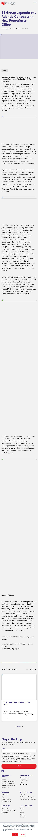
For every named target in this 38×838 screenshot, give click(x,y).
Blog (3, 797)
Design (4, 779)
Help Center (5, 808)
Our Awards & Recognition (27, 797)
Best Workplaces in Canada (28, 799)
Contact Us (5, 812)
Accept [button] (15, 834)
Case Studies (5, 794)
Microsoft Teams (24, 778)
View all (18, 726)
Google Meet (23, 784)
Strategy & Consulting (8, 783)
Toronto (22, 808)
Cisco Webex (23, 780)
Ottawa (22, 812)
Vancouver (23, 817)
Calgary (22, 810)
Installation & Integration (8, 781)
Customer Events (6, 799)
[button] (34, 3)
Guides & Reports (7, 801)
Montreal (22, 815)
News (4, 70)
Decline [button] (23, 834)
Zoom (21, 782)
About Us (22, 794)
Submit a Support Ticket (8, 810)
